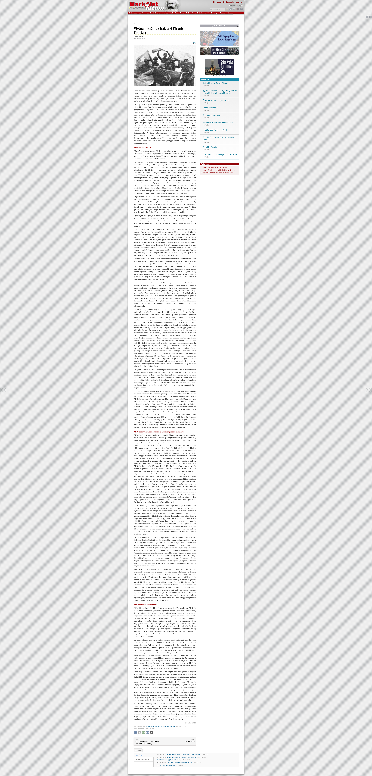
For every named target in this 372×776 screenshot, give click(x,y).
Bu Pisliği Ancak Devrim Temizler (216, 83)
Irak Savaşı (138, 750)
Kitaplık (230, 13)
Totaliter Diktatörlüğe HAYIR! (215, 130)
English (232, 5)
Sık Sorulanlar (229, 2)
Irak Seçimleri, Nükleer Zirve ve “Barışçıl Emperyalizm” (183, 754)
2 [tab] (217, 76)
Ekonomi (164, 13)
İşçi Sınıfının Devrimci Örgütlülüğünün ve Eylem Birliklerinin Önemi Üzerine (220, 91)
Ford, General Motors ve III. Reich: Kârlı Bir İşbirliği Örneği (147, 742)
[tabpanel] (219, 67)
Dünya (157, 13)
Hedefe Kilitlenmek (210, 107)
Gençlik (210, 13)
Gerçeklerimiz (190, 741)
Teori (152, 13)
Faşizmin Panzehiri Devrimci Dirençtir (218, 122)
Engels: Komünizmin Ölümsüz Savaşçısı (216, 167)
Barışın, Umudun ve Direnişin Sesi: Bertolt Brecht (218, 170)
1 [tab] (214, 76)
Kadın (188, 13)
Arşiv (216, 13)
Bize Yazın (217, 2)
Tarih (171, 13)
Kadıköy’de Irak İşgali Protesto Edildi (168, 760)
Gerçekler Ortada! (210, 147)
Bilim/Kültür (201, 13)
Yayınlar (239, 2)
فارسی (240, 5)
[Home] (154, 6)
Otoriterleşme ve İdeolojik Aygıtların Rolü (220, 154)
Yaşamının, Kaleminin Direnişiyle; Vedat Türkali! (218, 173)
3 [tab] (220, 76)
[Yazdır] (165, 43)
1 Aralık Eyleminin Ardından (166, 765)
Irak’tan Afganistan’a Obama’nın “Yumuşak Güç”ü (181, 757)
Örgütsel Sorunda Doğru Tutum (216, 100)
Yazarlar (223, 13)
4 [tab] (222, 76)
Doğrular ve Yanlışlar (211, 115)
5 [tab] (225, 76)
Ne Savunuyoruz (135, 13)
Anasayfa (137, 24)
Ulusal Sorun (179, 13)
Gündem (145, 13)
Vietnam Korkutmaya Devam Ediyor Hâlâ (179, 762)
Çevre (194, 13)
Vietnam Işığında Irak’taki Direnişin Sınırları (160, 726)
